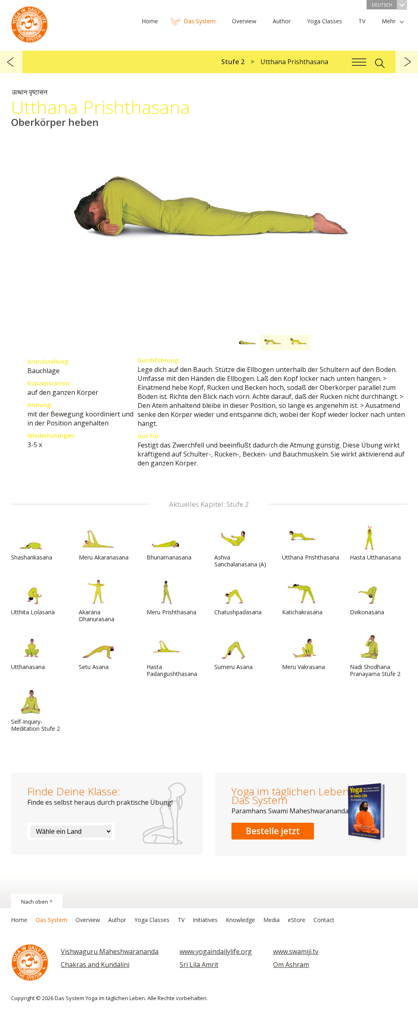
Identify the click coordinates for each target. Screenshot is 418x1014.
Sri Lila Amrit (199, 964)
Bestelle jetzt (273, 831)
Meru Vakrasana (303, 667)
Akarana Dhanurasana (96, 615)
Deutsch (382, 5)
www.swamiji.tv (295, 951)
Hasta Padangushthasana (172, 670)
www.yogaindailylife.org (216, 951)
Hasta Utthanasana (375, 557)
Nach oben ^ (36, 901)
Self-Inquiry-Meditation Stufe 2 (35, 725)
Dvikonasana (367, 612)
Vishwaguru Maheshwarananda (109, 951)
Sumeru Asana (233, 667)
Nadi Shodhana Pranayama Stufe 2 (375, 670)
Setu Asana (94, 667)
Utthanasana (28, 667)
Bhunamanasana (169, 557)
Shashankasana (31, 557)
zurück (11, 62)
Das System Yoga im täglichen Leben (29, 22)
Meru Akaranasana (104, 557)
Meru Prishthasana (171, 612)
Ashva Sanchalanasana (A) (240, 560)
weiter (407, 62)
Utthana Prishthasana (310, 557)
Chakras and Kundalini (95, 964)
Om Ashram (291, 964)
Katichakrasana (302, 612)
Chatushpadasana (238, 612)
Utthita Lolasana (33, 612)
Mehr (389, 21)
